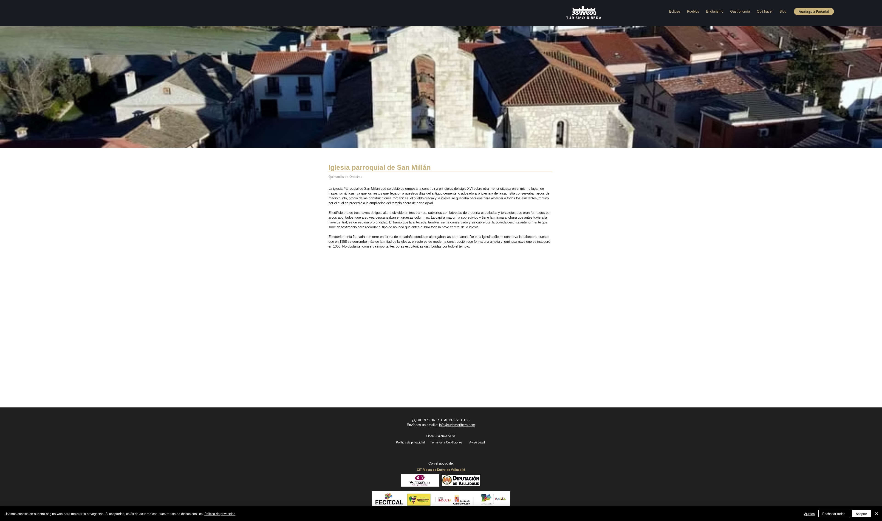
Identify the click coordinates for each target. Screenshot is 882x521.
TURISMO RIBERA (584, 18)
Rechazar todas (833, 513)
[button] (693, 11)
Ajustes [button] (809, 513)
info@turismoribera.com (457, 425)
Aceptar (861, 513)
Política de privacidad (219, 513)
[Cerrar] (876, 513)
